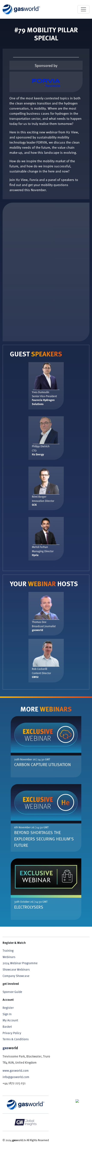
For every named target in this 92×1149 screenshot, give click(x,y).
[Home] (21, 9)
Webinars (9, 957)
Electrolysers (28, 907)
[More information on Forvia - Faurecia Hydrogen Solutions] (46, 82)
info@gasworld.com (16, 1077)
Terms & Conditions (16, 1039)
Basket (7, 1026)
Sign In (7, 1014)
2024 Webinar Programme (20, 963)
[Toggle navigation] (83, 9)
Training (8, 950)
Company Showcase (16, 976)
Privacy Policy (12, 1033)
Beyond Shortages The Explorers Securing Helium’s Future (44, 838)
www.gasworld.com (16, 1070)
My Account (10, 1020)
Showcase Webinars (16, 969)
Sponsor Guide (12, 991)
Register (8, 1007)
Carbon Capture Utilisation (42, 764)
